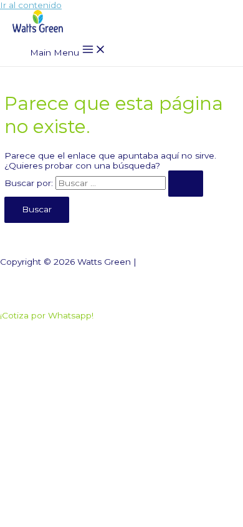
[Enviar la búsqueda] (185, 183)
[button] (46, 315)
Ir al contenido (31, 5)
